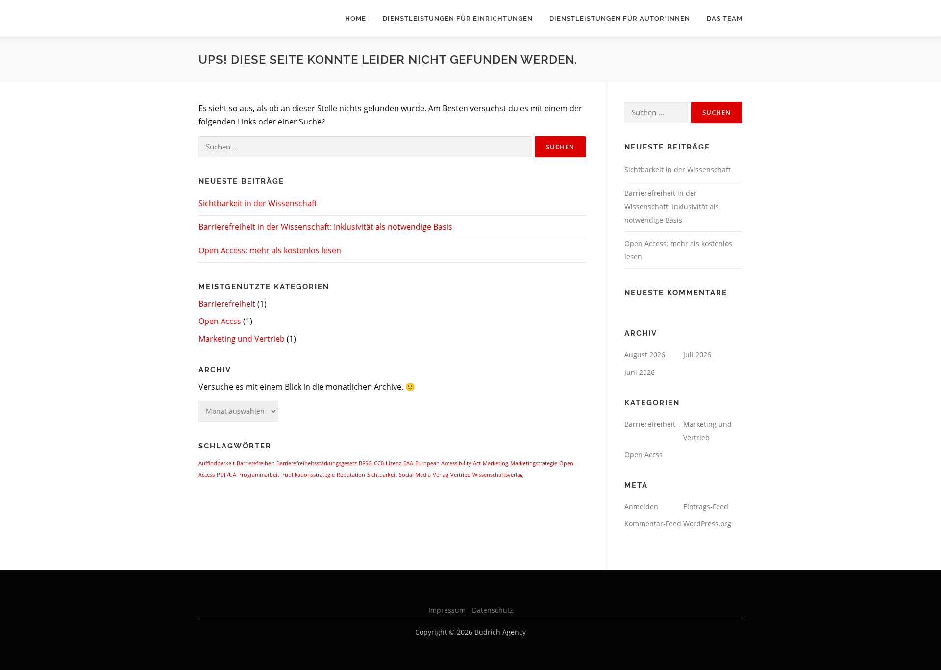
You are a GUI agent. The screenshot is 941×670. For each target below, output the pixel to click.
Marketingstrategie (533, 463)
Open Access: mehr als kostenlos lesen (269, 250)
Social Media (415, 474)
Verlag (440, 474)
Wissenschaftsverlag (497, 474)
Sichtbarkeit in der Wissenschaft (257, 203)
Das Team (725, 18)
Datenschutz (492, 610)
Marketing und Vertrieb (241, 338)
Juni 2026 (639, 372)
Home (355, 18)
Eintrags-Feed (705, 506)
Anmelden (641, 506)
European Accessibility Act (448, 463)
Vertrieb (460, 474)
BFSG (365, 463)
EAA (408, 463)
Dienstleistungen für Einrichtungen (458, 18)
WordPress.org (707, 523)
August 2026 (644, 354)
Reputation (351, 474)
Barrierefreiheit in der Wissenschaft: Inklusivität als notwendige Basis (325, 227)
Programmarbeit (258, 474)
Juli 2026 (697, 354)
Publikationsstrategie (308, 474)
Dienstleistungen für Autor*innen (619, 18)
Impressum (447, 610)
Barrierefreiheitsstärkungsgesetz (316, 463)
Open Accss (219, 321)
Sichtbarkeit (382, 474)
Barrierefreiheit (226, 303)
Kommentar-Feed (652, 523)
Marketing (495, 463)
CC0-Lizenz (387, 463)
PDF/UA (226, 474)
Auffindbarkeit (216, 463)
